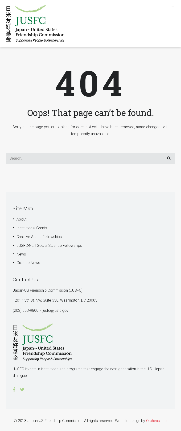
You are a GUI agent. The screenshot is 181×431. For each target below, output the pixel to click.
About (21, 219)
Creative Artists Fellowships (39, 237)
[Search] (169, 158)
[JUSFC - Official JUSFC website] (37, 23)
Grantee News (28, 262)
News (21, 254)
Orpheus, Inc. (156, 420)
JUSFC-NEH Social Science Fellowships (49, 245)
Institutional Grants (31, 228)
